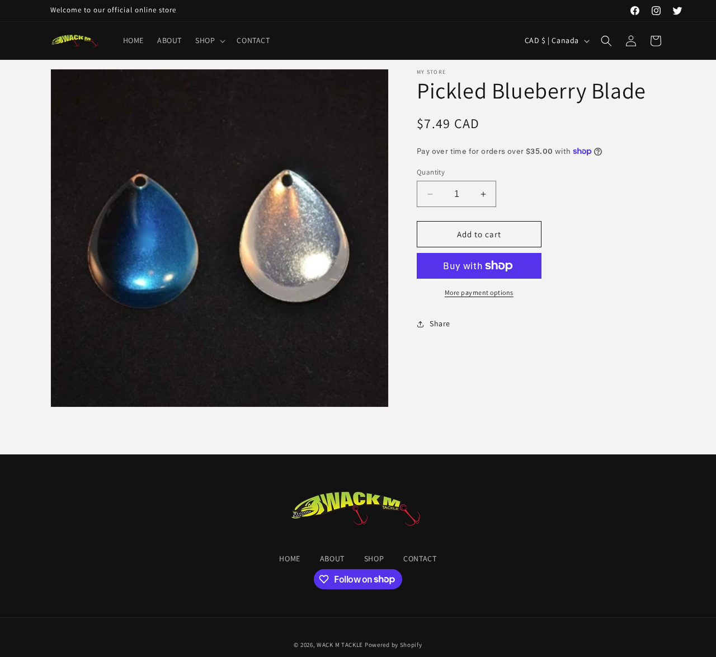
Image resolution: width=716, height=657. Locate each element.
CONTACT (419, 558)
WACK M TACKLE (340, 645)
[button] (209, 40)
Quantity (431, 172)
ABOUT (332, 558)
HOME (289, 558)
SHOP (374, 558)
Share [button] (440, 323)
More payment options (479, 292)
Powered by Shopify (393, 645)
